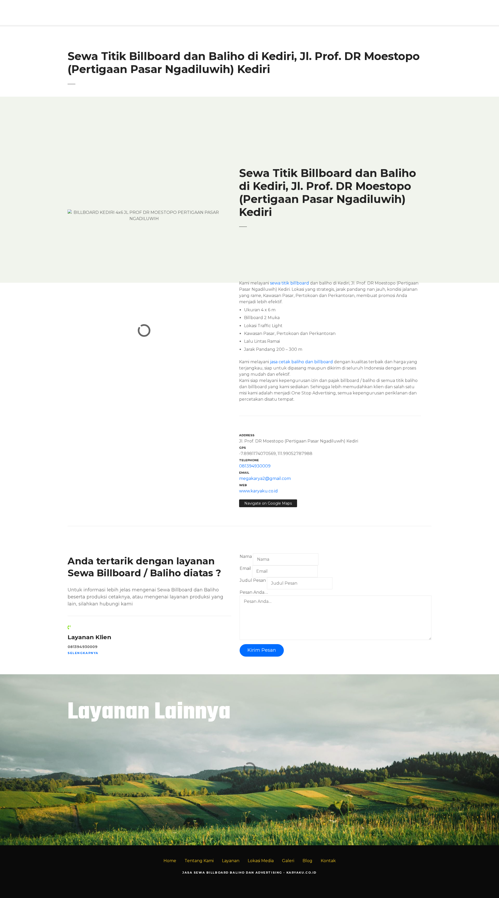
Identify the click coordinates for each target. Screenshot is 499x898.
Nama (246, 556)
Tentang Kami (199, 860)
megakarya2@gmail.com (265, 478)
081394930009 (255, 466)
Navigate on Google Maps (268, 503)
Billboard (476, 795)
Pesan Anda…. (254, 592)
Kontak (328, 860)
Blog (307, 860)
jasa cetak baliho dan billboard (301, 361)
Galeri (288, 860)
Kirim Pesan (261, 650)
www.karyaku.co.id (258, 490)
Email (245, 568)
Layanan (230, 860)
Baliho (452, 795)
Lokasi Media (261, 860)
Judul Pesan (253, 580)
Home (169, 860)
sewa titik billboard (289, 283)
